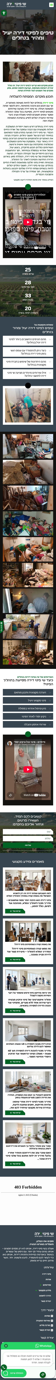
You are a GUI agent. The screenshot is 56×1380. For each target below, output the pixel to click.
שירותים (47, 1285)
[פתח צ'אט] (43, 1375)
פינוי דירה (48, 103)
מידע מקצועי (45, 1290)
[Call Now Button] (4, 1367)
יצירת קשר (46, 1301)
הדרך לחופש (45, 1296)
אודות (48, 1279)
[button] (4, 13)
